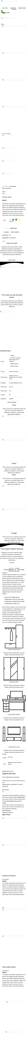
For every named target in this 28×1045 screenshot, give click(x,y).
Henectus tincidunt (9, 876)
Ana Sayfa (5, 186)
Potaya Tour (11, 1038)
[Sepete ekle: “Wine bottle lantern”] (4, 992)
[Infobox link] (14, 640)
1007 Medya (17, 1044)
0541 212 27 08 (6, 1028)
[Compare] (4, 873)
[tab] (11, 568)
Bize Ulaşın (14, 15)
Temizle (11, 221)
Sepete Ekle (13, 228)
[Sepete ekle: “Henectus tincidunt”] (4, 901)
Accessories (12, 186)
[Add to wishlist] (4, 897)
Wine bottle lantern (9, 967)
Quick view (4, 905)
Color (4, 220)
